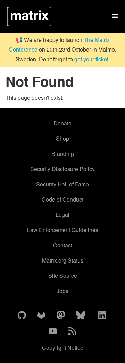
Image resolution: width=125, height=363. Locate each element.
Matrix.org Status (62, 260)
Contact (62, 245)
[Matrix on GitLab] (41, 315)
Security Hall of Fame (62, 184)
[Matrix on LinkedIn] (102, 315)
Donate (62, 123)
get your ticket (91, 59)
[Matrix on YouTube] (53, 331)
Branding (62, 154)
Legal (62, 215)
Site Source (62, 276)
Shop (62, 138)
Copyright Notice (62, 348)
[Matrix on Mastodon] (61, 315)
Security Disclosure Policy (62, 169)
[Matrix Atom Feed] (72, 331)
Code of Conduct (62, 199)
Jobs (62, 291)
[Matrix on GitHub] (22, 315)
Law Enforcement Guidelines (62, 230)
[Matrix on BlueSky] (80, 315)
